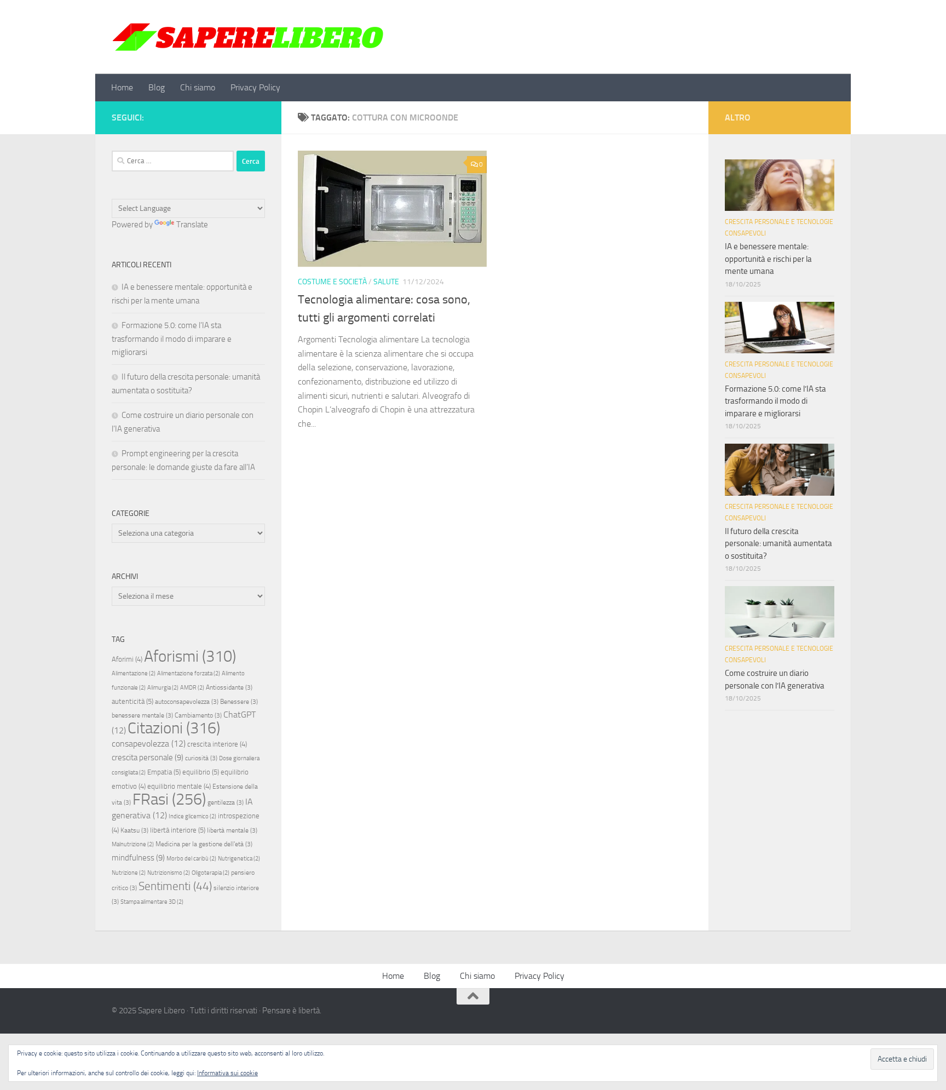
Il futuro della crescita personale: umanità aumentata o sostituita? (778, 543)
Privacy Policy (255, 87)
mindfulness (138, 858)
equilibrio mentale (179, 786)
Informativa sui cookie (227, 1073)
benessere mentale (142, 715)
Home (122, 87)
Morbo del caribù (191, 858)
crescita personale (147, 757)
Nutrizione (129, 872)
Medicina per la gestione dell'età (203, 844)
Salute (386, 281)
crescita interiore (217, 744)
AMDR (192, 687)
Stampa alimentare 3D (151, 901)
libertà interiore (177, 830)
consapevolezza (149, 743)
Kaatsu (134, 830)
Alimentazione (133, 673)
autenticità (132, 701)
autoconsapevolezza (186, 701)
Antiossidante (229, 687)
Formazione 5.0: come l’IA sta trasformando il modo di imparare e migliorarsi (172, 338)
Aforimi (127, 659)
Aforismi (190, 656)
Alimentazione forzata (188, 673)
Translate (192, 225)
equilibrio (200, 772)
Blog (156, 87)
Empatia (164, 772)
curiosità (201, 758)
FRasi (169, 799)
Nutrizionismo (168, 872)
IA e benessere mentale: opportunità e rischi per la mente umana (768, 259)
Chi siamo (197, 87)
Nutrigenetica (239, 858)
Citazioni (174, 728)
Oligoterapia (210, 872)
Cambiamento (198, 715)
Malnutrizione (133, 844)
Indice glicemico (192, 816)
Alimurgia (162, 687)
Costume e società (332, 281)
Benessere (239, 701)
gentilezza (225, 802)
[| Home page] (248, 37)
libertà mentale (232, 830)
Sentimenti (175, 886)
